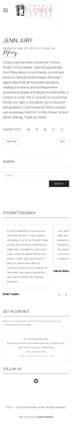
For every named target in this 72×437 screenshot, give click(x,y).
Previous (12, 141)
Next (62, 141)
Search (59, 183)
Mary (11, 52)
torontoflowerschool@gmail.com (36, 356)
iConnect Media (44, 417)
